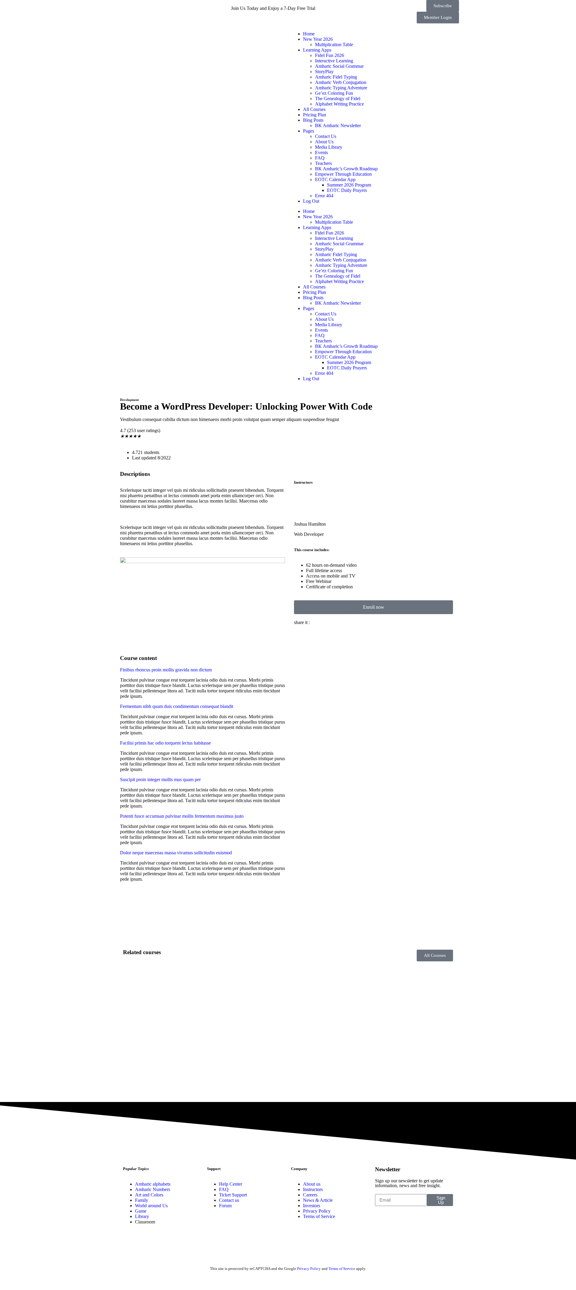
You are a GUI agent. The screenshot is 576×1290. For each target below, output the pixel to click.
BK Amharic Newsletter (338, 125)
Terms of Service (341, 1269)
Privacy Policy (309, 1269)
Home (309, 33)
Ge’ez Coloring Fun (334, 93)
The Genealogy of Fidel (337, 98)
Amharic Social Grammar (339, 66)
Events (321, 152)
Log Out (311, 201)
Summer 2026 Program (349, 184)
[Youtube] (140, 7)
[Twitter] (189, 7)
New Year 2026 (318, 39)
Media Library (328, 147)
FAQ (320, 157)
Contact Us (325, 136)
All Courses (314, 109)
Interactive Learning (334, 60)
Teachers (323, 163)
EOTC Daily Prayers (347, 190)
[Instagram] (156, 7)
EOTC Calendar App (335, 179)
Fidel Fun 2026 (329, 55)
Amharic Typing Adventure (341, 87)
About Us (324, 141)
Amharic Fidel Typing (336, 76)
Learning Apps (317, 49)
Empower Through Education (343, 174)
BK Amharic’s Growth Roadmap (346, 168)
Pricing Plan (314, 114)
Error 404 (324, 195)
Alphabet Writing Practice (339, 103)
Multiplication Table (334, 44)
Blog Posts (313, 120)
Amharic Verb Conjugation (340, 82)
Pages (308, 130)
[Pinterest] (205, 7)
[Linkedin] (173, 7)
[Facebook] (124, 7)
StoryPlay (324, 71)
